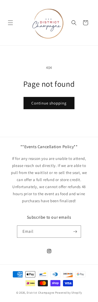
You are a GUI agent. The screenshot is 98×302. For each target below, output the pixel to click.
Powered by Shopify (68, 292)
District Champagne (40, 292)
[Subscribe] (75, 231)
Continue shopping (49, 103)
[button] (10, 22)
